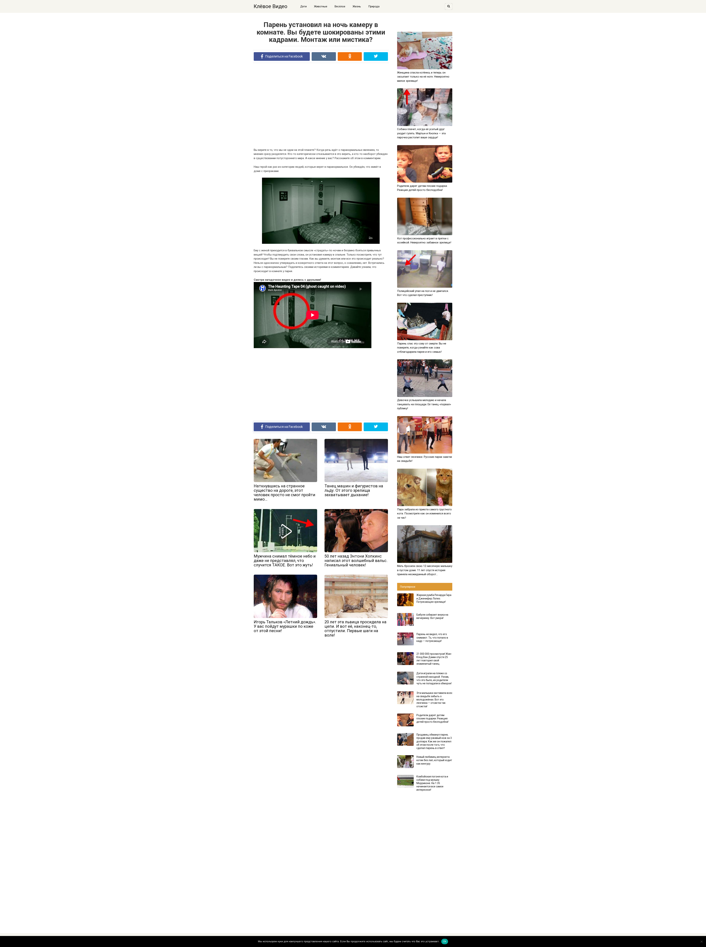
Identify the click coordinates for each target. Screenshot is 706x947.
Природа (373, 6)
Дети (303, 6)
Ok (444, 941)
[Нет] (701, 941)
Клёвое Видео (270, 6)
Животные (320, 6)
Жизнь (357, 6)
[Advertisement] (321, 105)
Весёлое (340, 6)
